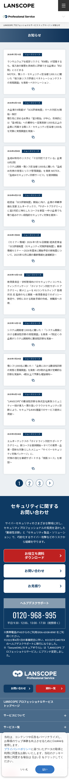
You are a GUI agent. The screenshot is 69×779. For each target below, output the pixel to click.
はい (44, 769)
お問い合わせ (34, 571)
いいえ (24, 769)
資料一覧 (51, 688)
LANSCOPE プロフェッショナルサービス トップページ (28, 703)
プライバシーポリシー (17, 749)
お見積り (34, 586)
